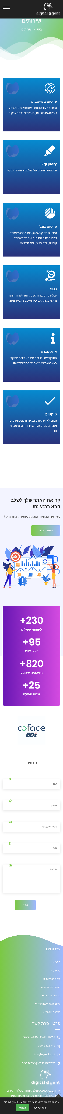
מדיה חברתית (53, 979)
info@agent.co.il (44, 1054)
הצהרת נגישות (53, 1012)
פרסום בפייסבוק (44, 101)
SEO (53, 289)
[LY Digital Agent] (48, 9)
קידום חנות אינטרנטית (49, 1003)
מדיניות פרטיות (52, 995)
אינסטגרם (49, 351)
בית (39, 29)
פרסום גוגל (48, 226)
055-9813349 (46, 1045)
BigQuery (48, 164)
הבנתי (22, 1107)
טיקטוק (51, 414)
